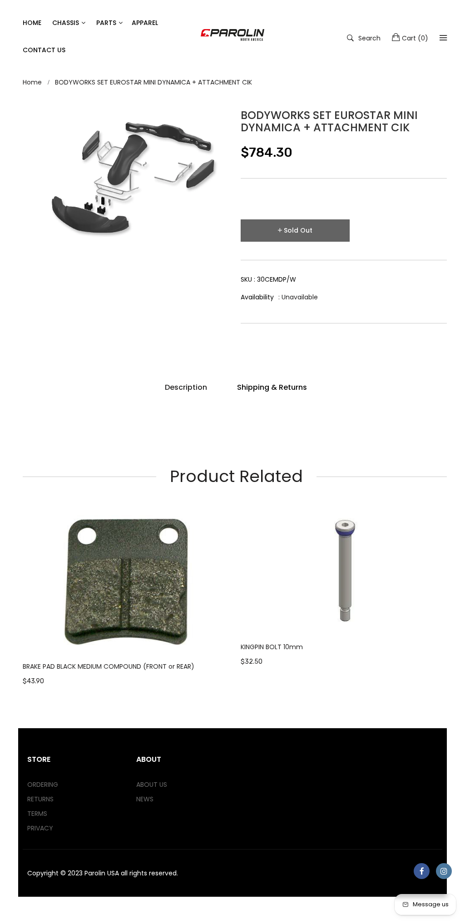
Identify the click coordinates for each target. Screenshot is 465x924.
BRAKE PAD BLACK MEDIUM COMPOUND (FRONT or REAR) (108, 666)
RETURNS (40, 799)
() (415, 38)
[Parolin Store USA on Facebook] (422, 871)
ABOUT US (151, 784)
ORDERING (42, 784)
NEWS (144, 799)
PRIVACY (40, 828)
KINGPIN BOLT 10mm (272, 646)
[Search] (443, 38)
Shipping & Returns (272, 387)
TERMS (37, 813)
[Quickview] (229, 639)
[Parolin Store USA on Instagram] (444, 871)
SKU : (268, 279)
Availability (257, 297)
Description (186, 387)
